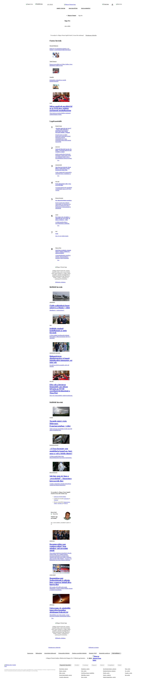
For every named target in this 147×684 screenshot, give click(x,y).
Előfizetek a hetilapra (60, 282)
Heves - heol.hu (84, 677)
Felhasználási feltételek (64, 653)
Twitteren (56, 500)
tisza (51, 325)
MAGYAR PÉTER (73, 8)
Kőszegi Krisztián (59, 198)
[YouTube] (67, 507)
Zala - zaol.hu (127, 675)
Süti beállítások (116, 653)
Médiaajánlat (39, 653)
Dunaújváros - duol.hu (85, 668)
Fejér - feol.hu (83, 671)
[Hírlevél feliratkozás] (53, 507)
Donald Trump (58, 126)
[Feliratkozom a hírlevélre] (39, 4)
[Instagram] (58, 507)
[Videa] (64, 507)
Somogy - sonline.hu (107, 675)
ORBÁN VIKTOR (61, 8)
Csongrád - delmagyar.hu (63, 677)
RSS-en (66, 503)
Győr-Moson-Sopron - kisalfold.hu (87, 673)
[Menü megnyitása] (119, 4)
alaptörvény (52, 541)
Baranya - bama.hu (62, 671)
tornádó (51, 417)
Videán (55, 503)
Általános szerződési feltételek (79, 653)
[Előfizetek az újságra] (105, 4)
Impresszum (30, 653)
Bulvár (102, 665)
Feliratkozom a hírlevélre (91, 35)
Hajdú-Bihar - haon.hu (85, 675)
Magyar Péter (58, 248)
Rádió (119, 665)
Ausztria (52, 77)
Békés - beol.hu (62, 673)
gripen (56, 214)
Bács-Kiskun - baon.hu (63, 668)
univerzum (52, 604)
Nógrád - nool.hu (106, 673)
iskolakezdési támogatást (55, 353)
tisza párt (57, 181)
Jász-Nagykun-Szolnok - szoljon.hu (109, 668)
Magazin (94, 665)
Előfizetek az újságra (94, 647)
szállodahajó (52, 302)
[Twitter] (61, 507)
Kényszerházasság (53, 472)
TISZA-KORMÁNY (85, 8)
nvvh (51, 103)
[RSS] (69, 507)
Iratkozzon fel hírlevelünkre (60, 496)
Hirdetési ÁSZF (93, 653)
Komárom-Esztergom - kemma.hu (109, 671)
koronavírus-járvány (54, 445)
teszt (56, 231)
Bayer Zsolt (54, 512)
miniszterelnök (58, 165)
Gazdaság (85, 665)
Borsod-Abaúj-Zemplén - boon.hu (65, 675)
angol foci (57, 146)
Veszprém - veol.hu (128, 673)
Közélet (77, 665)
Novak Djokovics (54, 45)
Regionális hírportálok (65, 665)
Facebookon (66, 498)
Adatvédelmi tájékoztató (50, 653)
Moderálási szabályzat (104, 653)
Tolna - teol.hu (127, 668)
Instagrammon (67, 502)
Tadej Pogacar (53, 61)
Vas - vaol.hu (127, 671)
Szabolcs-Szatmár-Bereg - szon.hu (109, 677)
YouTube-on (60, 503)
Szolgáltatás (111, 665)
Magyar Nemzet (72, 15)
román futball (53, 575)
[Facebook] (55, 507)
